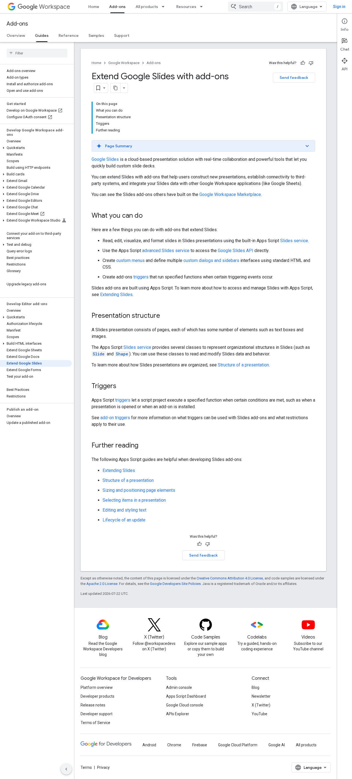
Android (149, 745)
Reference (69, 35)
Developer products (97, 696)
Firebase (199, 745)
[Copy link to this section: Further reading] (143, 446)
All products (147, 6)
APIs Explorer (177, 714)
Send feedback (294, 77)
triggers (140, 277)
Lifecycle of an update (124, 520)
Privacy (103, 767)
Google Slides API (235, 250)
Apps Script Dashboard (186, 696)
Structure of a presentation (243, 365)
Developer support (96, 714)
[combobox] (255, 7)
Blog (255, 687)
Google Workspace (123, 63)
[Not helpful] (311, 63)
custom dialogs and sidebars (211, 260)
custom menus (130, 260)
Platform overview (97, 687)
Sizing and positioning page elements (139, 490)
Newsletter (261, 696)
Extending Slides (116, 294)
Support (121, 35)
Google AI (276, 745)
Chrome (174, 745)
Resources (186, 6)
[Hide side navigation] (66, 769)
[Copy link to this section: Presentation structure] (165, 316)
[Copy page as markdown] (115, 88)
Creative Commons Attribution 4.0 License (230, 578)
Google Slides (105, 159)
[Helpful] (303, 63)
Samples (96, 35)
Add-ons (117, 6)
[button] (36, 148)
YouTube (259, 714)
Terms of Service (95, 722)
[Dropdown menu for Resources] (203, 6)
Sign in (339, 6)
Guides (42, 35)
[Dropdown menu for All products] (164, 6)
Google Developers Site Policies (175, 584)
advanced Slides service (165, 250)
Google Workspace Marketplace (230, 194)
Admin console (179, 687)
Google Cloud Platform (237, 745)
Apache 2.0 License (101, 584)
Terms (86, 767)
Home (93, 6)
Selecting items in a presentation (134, 500)
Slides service (294, 240)
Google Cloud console (184, 705)
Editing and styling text (124, 510)
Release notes (93, 705)
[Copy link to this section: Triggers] (121, 386)
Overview (16, 35)
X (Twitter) (261, 705)
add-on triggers (115, 417)
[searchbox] (37, 53)
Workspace (54, 6)
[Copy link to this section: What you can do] (148, 216)
